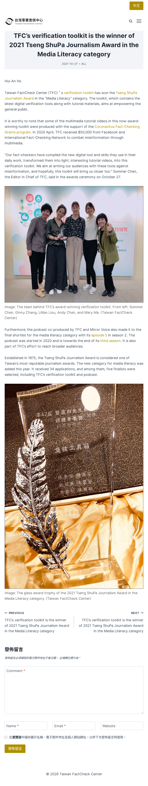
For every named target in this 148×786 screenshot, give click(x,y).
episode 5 (99, 335)
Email (60, 726)
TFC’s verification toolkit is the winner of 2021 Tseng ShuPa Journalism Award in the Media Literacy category (37, 622)
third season (110, 341)
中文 (136, 6)
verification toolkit (79, 93)
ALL (83, 63)
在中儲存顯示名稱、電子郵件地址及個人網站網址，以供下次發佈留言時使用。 (67, 737)
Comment (15, 671)
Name (12, 726)
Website (108, 726)
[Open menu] (138, 21)
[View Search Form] (130, 21)
